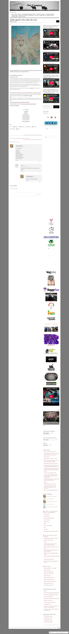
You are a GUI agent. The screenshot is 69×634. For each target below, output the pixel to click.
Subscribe (56, 106)
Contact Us (19, 14)
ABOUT (45, 590)
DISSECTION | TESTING (23, 15)
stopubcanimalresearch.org (48, 619)
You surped (45, 529)
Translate (49, 434)
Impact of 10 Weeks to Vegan (48, 540)
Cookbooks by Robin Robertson (49, 571)
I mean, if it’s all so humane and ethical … (50, 472)
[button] (51, 45)
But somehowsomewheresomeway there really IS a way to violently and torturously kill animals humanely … (51, 469)
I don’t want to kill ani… (54, 496)
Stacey (22, 165)
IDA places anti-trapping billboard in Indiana (51, 594)
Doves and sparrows (47, 519)
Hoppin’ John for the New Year (48, 573)
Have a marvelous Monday (48, 525)
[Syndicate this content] (43, 511)
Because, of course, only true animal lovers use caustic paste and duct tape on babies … (51, 461)
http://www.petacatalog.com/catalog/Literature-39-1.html (20, 102)
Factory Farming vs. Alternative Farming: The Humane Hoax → (33, 139)
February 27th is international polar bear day (51, 490)
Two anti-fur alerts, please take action (49, 602)
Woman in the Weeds (47, 570)
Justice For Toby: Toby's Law (48, 600)
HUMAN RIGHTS (42, 15)
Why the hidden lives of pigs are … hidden (50, 458)
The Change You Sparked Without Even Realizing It (51, 557)
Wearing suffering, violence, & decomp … (50, 483)
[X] (47, 117)
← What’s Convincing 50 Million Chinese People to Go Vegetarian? (20, 138)
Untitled (45, 541)
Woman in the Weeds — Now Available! (50, 568)
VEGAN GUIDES (15, 16)
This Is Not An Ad (47, 456)
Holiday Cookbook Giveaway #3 (49, 577)
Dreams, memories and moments (49, 517)
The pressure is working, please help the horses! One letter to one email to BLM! (51, 606)
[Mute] (56, 36)
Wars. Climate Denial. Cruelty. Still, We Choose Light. (51, 547)
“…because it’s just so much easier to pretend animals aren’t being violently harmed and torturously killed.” (51, 476)
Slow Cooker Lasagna (47, 575)
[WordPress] (55, 117)
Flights (45, 523)
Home (13, 14)
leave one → (18, 141)
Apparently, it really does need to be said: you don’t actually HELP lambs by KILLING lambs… (51, 466)
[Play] (44, 36)
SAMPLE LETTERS (50, 15)
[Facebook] (51, 117)
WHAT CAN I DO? (22, 16)
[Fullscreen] (57, 36)
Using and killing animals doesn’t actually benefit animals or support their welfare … (51, 479)
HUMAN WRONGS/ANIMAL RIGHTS (29, 14)
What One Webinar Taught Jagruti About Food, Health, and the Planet (51, 550)
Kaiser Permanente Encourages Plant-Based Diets (51, 592)
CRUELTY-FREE (15, 15)
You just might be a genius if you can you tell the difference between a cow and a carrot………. (51, 454)
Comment (38, 194)
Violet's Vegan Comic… (49, 506)
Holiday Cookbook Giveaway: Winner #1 (50, 581)
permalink (25, 165)
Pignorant (45, 482)
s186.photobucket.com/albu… (48, 616)
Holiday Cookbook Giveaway (48, 583)
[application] (51, 33)
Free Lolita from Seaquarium (48, 596)
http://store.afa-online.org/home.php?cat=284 (29, 103)
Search (57, 21)
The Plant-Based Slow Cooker (48, 585)
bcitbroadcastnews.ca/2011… (48, 617)
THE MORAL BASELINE (49, 14)
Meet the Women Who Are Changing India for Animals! (51, 562)
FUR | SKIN (36, 15)
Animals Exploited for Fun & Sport (34, 134)
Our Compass (40, 134)
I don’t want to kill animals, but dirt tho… (50, 451)
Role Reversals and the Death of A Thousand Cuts (51, 598)
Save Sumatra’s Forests (47, 604)
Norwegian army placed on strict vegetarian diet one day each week (51, 610)
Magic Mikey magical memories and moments (51, 531)
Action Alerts (27, 134)
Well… (45, 527)
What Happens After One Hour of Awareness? (51, 538)
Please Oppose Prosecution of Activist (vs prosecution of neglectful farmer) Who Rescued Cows (50, 487)
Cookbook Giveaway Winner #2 (49, 579)
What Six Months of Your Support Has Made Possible (51, 554)
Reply (40, 161)
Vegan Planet (47, 566)
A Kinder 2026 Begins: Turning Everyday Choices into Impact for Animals (50, 544)
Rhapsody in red (46, 521)
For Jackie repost (46, 514)
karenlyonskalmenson (48, 496)
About (16, 14)
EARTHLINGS (31, 15)
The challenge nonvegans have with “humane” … (51, 463)
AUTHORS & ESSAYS (40, 14)
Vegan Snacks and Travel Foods (49, 559)
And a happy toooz (47, 516)
